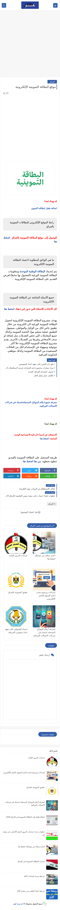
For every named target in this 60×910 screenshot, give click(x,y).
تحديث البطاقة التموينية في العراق (31, 861)
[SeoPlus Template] (45, 904)
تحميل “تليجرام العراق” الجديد (40, 371)
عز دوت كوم (18, 903)
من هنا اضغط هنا (32, 461)
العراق (52, 81)
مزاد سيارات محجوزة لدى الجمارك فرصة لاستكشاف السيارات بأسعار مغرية (29, 367)
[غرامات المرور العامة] (16, 543)
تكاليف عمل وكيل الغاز (43, 375)
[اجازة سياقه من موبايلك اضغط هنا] (44, 543)
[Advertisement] (30, 43)
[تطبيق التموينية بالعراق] (16, 580)
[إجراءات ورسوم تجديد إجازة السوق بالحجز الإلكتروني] (44, 580)
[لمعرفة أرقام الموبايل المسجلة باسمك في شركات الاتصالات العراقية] (44, 616)
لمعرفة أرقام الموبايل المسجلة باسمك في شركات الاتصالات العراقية (44, 632)
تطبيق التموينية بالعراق (17, 592)
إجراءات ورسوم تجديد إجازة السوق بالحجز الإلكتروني (45, 595)
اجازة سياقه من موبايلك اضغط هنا (31, 846)
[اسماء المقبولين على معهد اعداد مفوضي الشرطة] (16, 616)
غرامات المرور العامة (18, 555)
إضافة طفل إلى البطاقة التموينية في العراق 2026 (25, 817)
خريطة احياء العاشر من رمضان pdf (31, 891)
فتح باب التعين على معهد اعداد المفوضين (36, 364)
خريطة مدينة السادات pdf (34, 876)
